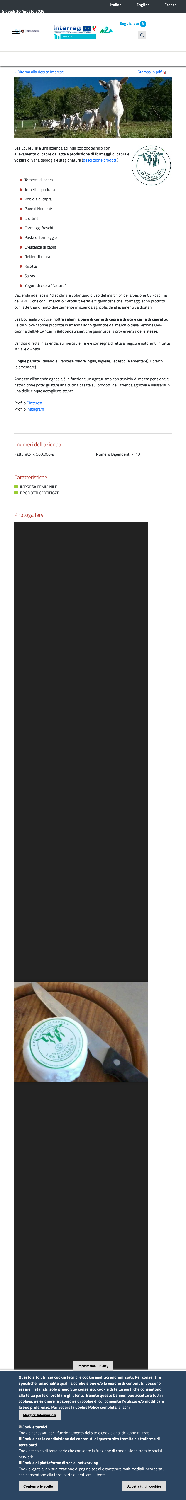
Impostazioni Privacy (93, 1366)
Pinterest (34, 403)
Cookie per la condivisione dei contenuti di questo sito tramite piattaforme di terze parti (89, 1442)
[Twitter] (143, 24)
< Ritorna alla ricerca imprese (39, 72)
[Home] (34, 32)
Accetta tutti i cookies (144, 1486)
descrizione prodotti (100, 160)
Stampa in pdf (150, 72)
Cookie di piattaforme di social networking (60, 1463)
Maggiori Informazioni (39, 1415)
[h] (142, 35)
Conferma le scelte (38, 1486)
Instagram (35, 409)
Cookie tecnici (34, 1427)
